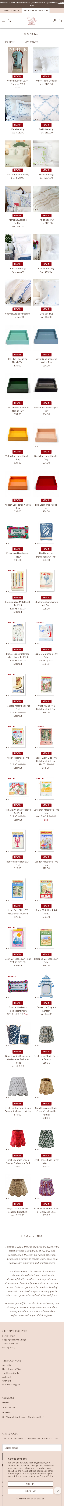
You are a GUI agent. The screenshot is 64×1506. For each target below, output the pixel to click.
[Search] (10, 20)
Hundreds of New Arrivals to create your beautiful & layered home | (32, 4)
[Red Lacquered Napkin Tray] (46, 484)
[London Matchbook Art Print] (46, 840)
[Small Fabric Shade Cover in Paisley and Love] (46, 1187)
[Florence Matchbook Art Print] (46, 938)
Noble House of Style (12, 1369)
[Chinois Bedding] (46, 247)
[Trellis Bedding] (46, 108)
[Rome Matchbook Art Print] (46, 889)
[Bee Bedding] (46, 292)
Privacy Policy (46, 1476)
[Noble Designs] (32, 21)
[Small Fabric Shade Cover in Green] (46, 1139)
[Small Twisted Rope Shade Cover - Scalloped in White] (18, 1087)
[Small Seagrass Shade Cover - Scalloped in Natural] (46, 1087)
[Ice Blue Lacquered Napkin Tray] (18, 338)
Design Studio (12, 10)
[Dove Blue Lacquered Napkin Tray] (46, 338)
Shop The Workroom (36, 10)
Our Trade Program (11, 1384)
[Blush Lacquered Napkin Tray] (46, 435)
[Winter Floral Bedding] (46, 60)
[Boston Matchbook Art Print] (18, 840)
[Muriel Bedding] (46, 153)
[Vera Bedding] (18, 108)
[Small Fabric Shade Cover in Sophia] (46, 1035)
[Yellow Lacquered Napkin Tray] (18, 435)
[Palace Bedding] (18, 247)
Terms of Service (10, 1343)
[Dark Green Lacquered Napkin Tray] (18, 386)
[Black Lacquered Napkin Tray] (46, 386)
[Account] (54, 20)
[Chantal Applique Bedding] (18, 292)
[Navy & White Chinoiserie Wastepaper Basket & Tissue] (18, 1035)
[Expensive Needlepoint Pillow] (18, 532)
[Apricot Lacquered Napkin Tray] (18, 484)
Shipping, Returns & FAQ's (14, 1340)
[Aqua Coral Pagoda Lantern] (46, 986)
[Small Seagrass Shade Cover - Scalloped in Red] (18, 1139)
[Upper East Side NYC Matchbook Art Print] (18, 889)
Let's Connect (8, 1336)
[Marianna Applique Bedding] (18, 199)
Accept (30, 1484)
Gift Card (6, 1381)
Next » (40, 1236)
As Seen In (7, 1377)
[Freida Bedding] (46, 199)
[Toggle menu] (3, 20)
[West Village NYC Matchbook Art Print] (46, 685)
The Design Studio (10, 1373)
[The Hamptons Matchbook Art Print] (46, 532)
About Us (6, 1365)
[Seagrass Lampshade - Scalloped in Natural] (18, 1187)
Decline (30, 1491)
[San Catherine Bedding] (18, 153)
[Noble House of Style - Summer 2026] (18, 60)
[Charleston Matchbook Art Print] (46, 581)
